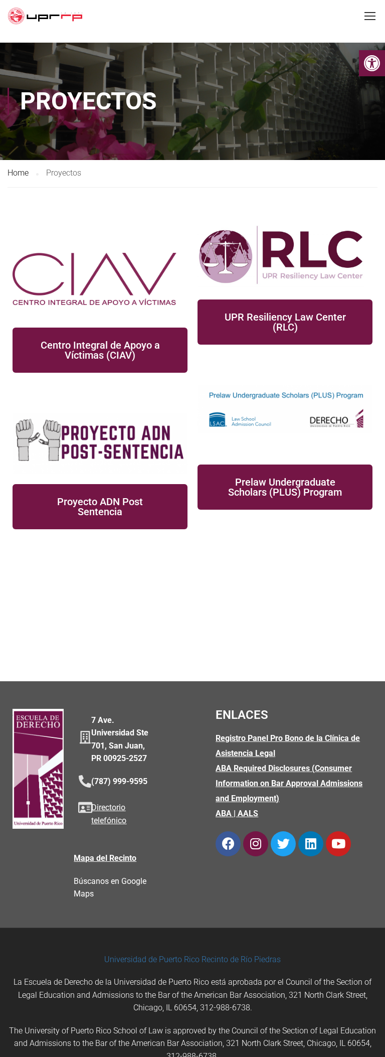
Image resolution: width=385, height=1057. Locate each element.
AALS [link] (248, 813)
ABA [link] (224, 813)
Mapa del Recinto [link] (105, 858)
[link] (372, 63)
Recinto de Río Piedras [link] (241, 959)
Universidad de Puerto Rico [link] (152, 959)
